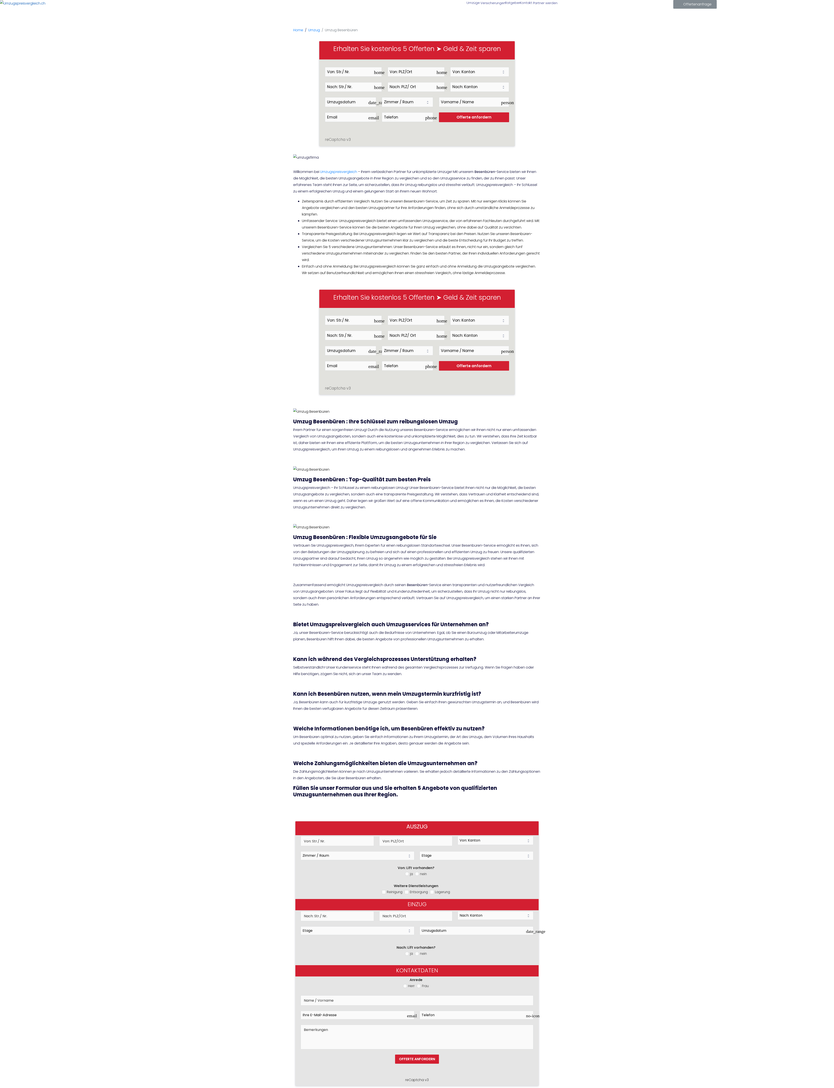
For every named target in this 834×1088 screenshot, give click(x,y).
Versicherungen (492, 3)
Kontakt (525, 2)
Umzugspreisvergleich (338, 171)
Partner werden (544, 3)
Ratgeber (512, 2)
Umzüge (473, 2)
